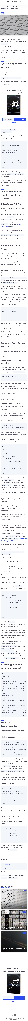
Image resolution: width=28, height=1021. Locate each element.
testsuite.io (10, 1018)
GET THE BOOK (20, 119)
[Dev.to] (15, 1015)
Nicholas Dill (7, 10)
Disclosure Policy (14, 1019)
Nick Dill (8, 864)
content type (20, 490)
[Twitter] (13, 1015)
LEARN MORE (14, 122)
